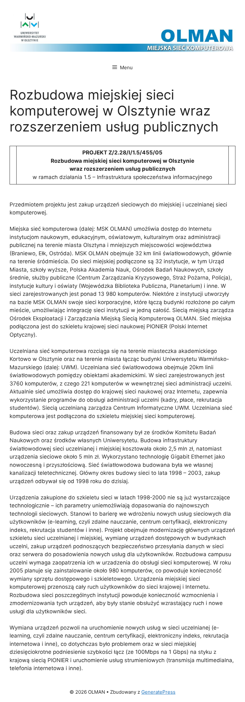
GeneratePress (158, 692)
